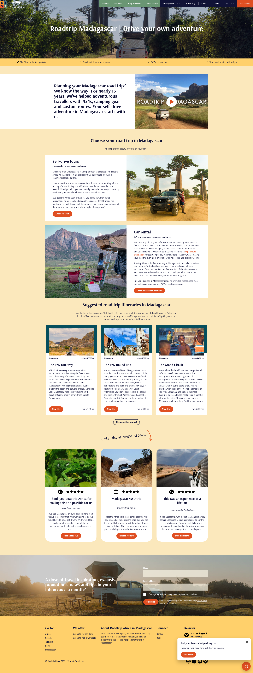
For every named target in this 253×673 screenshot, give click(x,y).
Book (159, 638)
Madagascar (168, 3)
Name (145, 568)
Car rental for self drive (83, 634)
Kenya (47, 645)
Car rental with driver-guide (84, 638)
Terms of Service (169, 603)
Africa (48, 634)
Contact (160, 634)
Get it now (188, 654)
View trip (56, 409)
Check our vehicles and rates (149, 290)
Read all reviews (71, 535)
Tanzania (49, 642)
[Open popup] (246, 666)
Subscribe (150, 601)
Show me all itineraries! (126, 422)
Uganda (48, 638)
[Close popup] (247, 642)
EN (227, 3)
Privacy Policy (202, 600)
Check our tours (62, 213)
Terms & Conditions (75, 661)
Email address (149, 581)
